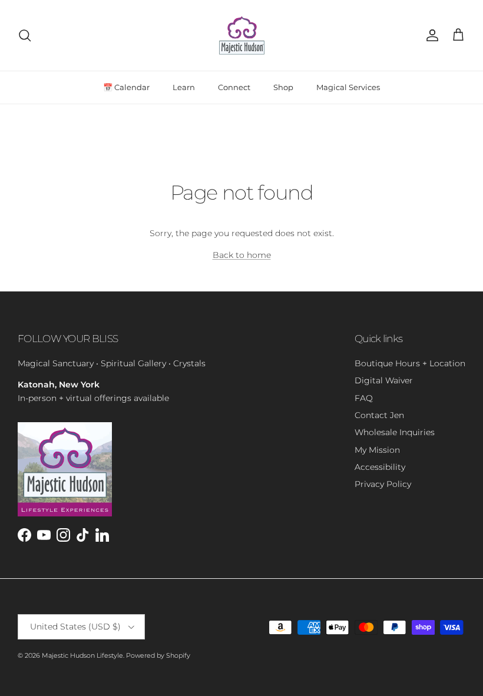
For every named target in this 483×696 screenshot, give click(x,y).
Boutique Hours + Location (410, 363)
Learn (184, 87)
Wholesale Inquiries (395, 432)
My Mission (377, 450)
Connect (234, 87)
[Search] (25, 35)
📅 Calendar (126, 87)
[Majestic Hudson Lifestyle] (242, 35)
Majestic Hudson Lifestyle (82, 655)
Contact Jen (379, 415)
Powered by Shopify (158, 655)
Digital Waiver (384, 380)
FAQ (364, 398)
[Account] (430, 35)
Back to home (242, 255)
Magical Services (348, 87)
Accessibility (380, 467)
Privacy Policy (383, 484)
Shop (283, 87)
